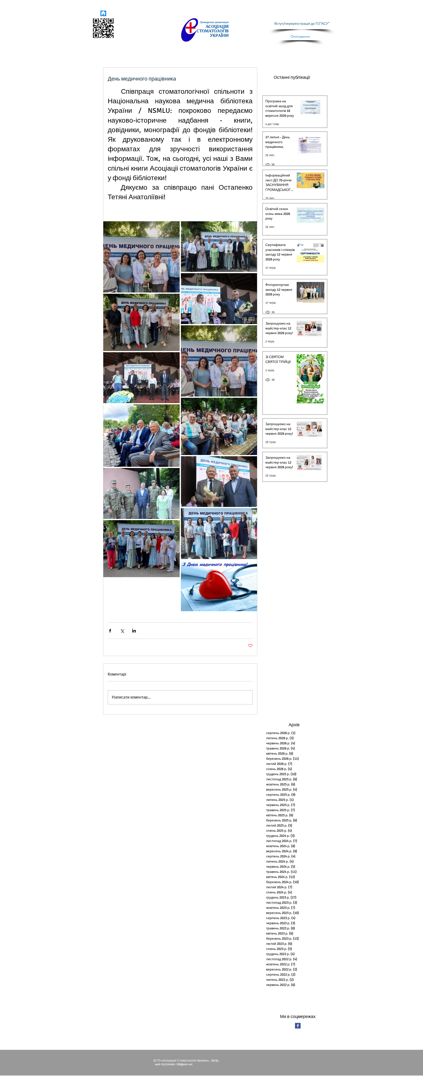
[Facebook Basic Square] (298, 1026)
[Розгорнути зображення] (141, 256)
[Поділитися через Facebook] (110, 630)
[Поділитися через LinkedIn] (134, 630)
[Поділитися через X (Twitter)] (122, 630)
